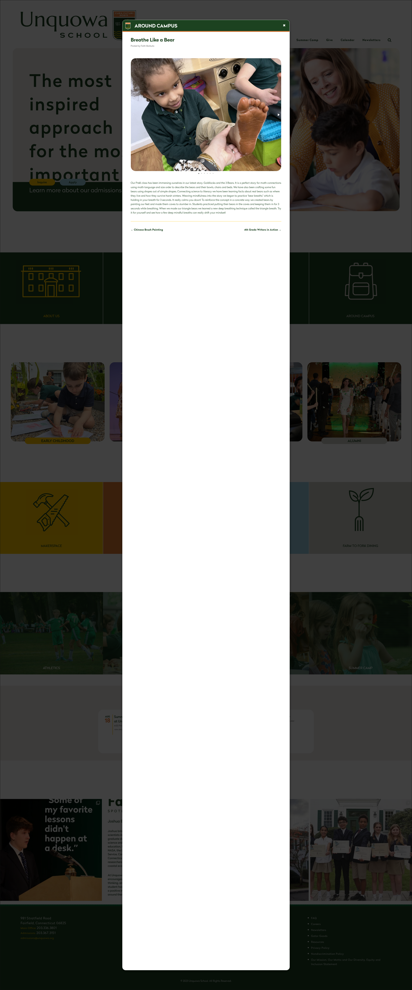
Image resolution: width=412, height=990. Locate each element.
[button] (278, 114)
